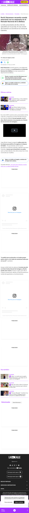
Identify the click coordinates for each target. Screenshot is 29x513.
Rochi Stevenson (17, 402)
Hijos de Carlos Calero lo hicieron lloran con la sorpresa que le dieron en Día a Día (18, 386)
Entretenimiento (9, 14)
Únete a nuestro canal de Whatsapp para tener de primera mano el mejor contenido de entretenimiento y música (16, 78)
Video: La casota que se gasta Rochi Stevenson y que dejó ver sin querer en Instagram (18, 377)
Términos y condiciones (7, 494)
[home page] (14, 457)
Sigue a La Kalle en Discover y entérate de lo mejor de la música (15, 83)
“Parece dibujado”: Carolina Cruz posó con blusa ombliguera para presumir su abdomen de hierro (18, 394)
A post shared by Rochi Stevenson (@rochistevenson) (15, 228)
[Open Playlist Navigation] (27, 510)
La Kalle (2, 14)
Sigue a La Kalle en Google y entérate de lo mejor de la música (15, 160)
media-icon (14, 510)
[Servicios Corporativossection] (27, 485)
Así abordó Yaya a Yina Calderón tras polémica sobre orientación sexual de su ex (18, 100)
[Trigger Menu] (2, 2)
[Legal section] (27, 488)
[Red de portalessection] (27, 481)
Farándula (17, 14)
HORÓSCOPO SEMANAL (12, 5)
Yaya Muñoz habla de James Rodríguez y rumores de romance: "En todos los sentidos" (17, 108)
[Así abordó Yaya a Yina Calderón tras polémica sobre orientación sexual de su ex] (4, 99)
